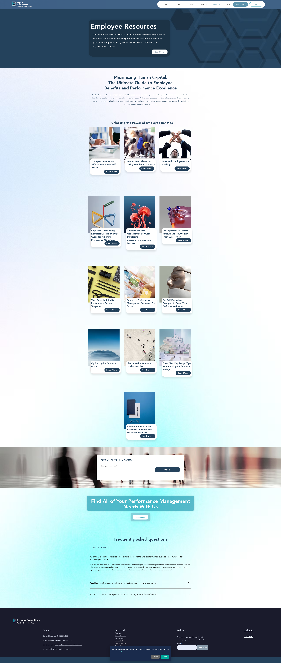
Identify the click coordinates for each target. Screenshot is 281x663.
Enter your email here (108, 466)
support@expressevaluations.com (68, 645)
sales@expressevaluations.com (60, 640)
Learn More (125, 652)
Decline (155, 656)
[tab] (100, 547)
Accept (165, 656)
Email (179, 643)
